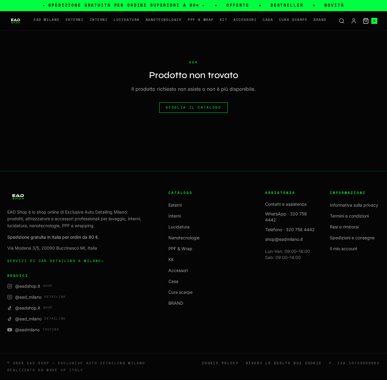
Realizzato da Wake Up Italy (45, 370)
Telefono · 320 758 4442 (290, 229)
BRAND (320, 19)
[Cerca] (341, 20)
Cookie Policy (220, 363)
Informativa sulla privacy (354, 205)
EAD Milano (46, 19)
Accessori (245, 19)
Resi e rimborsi (344, 226)
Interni (99, 19)
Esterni (75, 19)
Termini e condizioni (349, 215)
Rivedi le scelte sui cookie (284, 363)
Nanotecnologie (164, 19)
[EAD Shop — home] (15, 20)
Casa (268, 19)
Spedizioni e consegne (352, 237)
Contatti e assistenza (286, 204)
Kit (224, 19)
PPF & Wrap (200, 19)
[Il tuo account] (353, 20)
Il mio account (343, 248)
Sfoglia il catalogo (193, 107)
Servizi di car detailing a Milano (55, 260)
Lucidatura (126, 19)
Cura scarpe (293, 19)
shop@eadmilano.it (284, 239)
